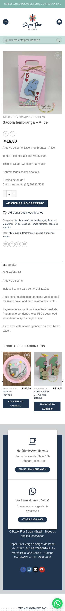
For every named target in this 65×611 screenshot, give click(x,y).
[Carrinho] (59, 22)
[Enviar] (58, 40)
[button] (57, 603)
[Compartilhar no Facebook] (12, 244)
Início (6, 117)
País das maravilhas (44, 233)
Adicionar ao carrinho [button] (15, 403)
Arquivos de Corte (24, 220)
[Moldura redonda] (17, 369)
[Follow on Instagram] (29, 569)
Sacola (6, 236)
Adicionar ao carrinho (25, 203)
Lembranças (22, 117)
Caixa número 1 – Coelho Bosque (42, 394)
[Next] (62, 387)
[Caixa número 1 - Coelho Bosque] (48, 369)
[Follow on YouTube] (42, 569)
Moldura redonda (7, 393)
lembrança (27, 233)
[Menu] (5, 22)
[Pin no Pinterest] (24, 244)
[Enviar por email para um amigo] (18, 244)
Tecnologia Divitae (32, 608)
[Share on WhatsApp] (6, 244)
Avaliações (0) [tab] (12, 272)
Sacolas (39, 117)
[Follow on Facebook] (23, 569)
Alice (11, 233)
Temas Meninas (39, 224)
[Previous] (2, 387)
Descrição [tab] (9, 265)
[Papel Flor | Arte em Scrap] (32, 22)
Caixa (18, 233)
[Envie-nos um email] (35, 569)
